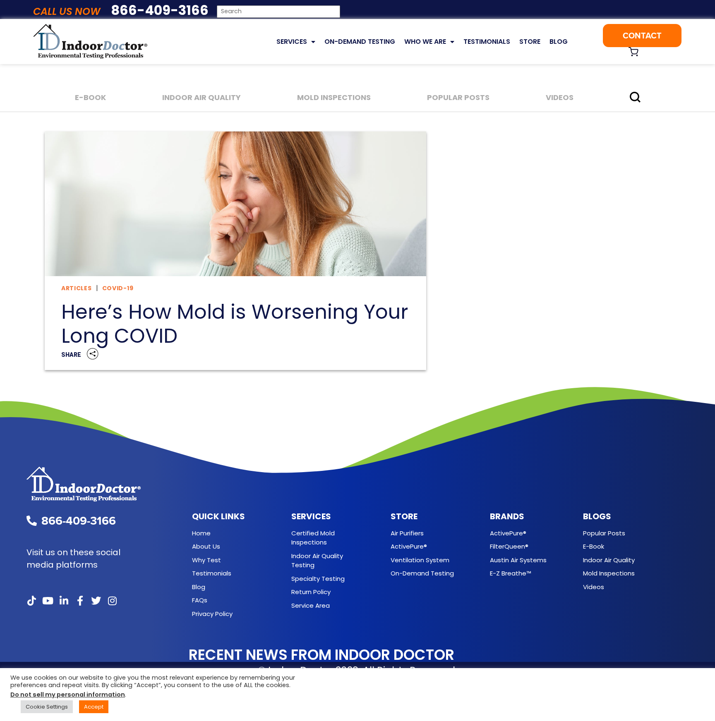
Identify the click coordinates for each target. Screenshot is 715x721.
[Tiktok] (31, 601)
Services (291, 41)
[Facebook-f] (80, 601)
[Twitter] (96, 601)
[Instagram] (112, 601)
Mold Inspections (334, 97)
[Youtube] (48, 601)
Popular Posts (458, 97)
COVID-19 (118, 288)
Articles (76, 288)
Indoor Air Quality (201, 97)
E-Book (90, 97)
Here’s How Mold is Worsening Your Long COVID (234, 324)
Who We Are (425, 41)
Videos (559, 97)
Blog (558, 41)
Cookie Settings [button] (47, 707)
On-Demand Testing (359, 41)
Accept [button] (93, 707)
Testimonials (486, 41)
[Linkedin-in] (64, 601)
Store (529, 41)
